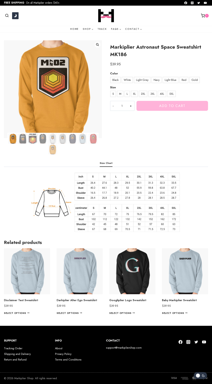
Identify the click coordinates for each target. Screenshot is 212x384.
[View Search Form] (6, 15)
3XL (152, 94)
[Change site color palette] (15, 15)
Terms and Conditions (68, 360)
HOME (74, 29)
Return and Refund (15, 360)
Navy (156, 80)
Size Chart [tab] (106, 163)
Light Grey (142, 80)
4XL (162, 94)
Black (115, 80)
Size (113, 87)
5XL (171, 94)
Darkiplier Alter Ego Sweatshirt (77, 300)
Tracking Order (13, 348)
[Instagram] (192, 3)
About (58, 348)
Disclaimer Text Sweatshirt (21, 300)
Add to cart (172, 105)
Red (184, 80)
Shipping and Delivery (17, 354)
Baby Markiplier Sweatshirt (179, 300)
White (127, 80)
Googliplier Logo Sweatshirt (127, 300)
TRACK (102, 29)
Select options (15, 313)
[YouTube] (205, 3)
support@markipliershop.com (124, 348)
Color (114, 73)
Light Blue (170, 80)
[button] (98, 45)
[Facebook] (186, 3)
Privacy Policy (63, 354)
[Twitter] (199, 3)
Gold (194, 80)
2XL (143, 94)
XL (134, 94)
